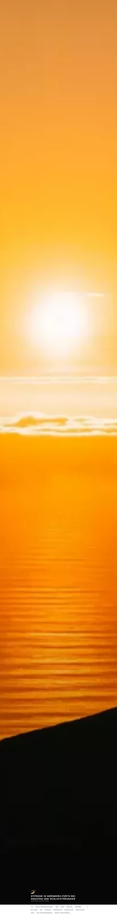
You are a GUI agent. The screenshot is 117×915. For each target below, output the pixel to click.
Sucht (41, 909)
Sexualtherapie (48, 909)
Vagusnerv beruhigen (80, 909)
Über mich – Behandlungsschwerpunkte (44, 906)
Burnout (62, 906)
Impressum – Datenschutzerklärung (62, 912)
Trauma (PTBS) (78, 906)
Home (32, 906)
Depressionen (69, 906)
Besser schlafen (34, 909)
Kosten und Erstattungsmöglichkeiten (44, 912)
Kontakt (32, 912)
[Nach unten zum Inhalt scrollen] (87, 906)
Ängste (57, 906)
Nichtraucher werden (69, 909)
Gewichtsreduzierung (57, 909)
